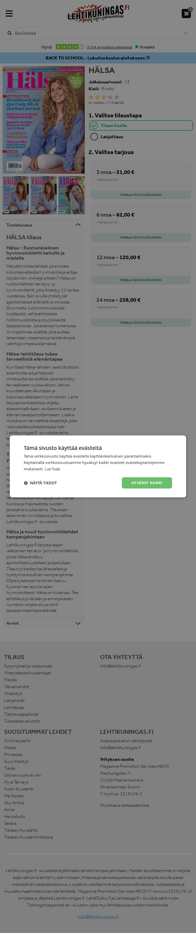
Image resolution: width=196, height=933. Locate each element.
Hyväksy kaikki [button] (147, 482)
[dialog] (98, 466)
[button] (40, 483)
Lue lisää (52, 468)
